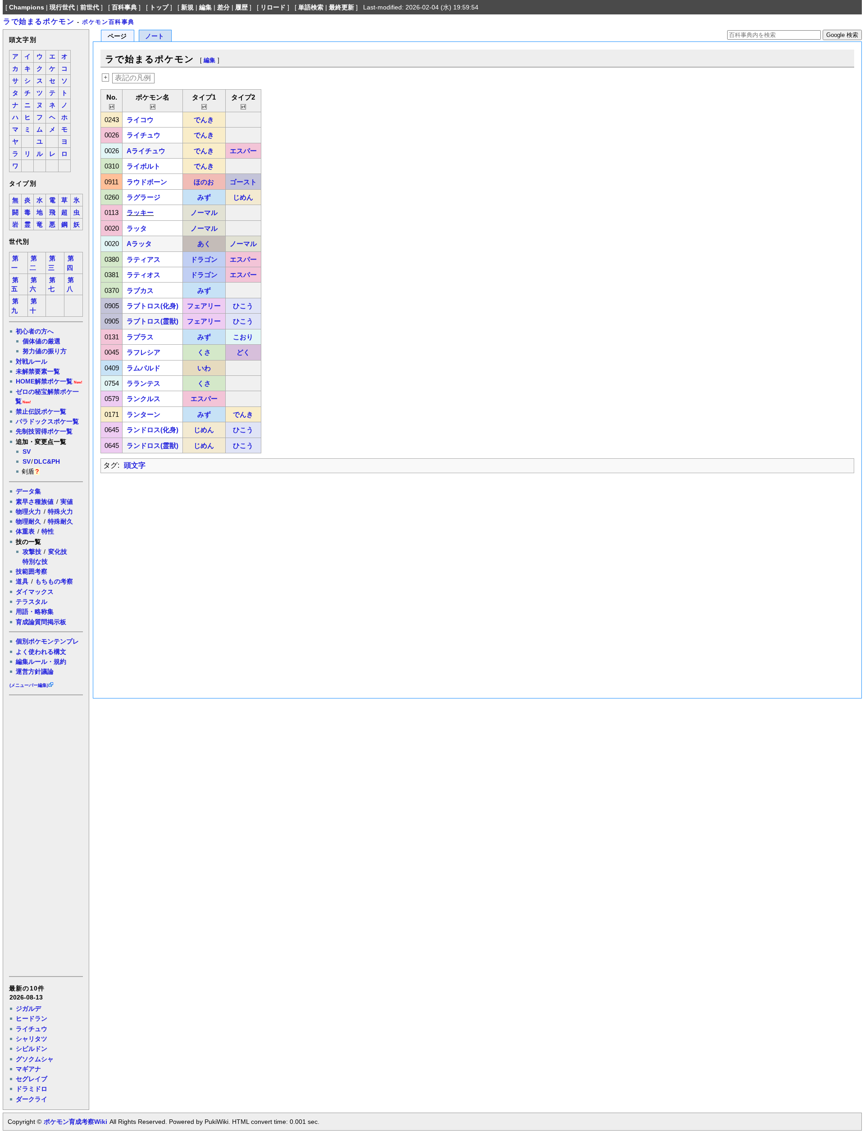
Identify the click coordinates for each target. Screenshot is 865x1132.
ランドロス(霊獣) (152, 445)
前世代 (89, 7)
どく (243, 352)
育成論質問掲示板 (41, 621)
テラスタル (31, 601)
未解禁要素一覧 (38, 371)
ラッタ (137, 228)
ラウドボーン (147, 182)
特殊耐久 (60, 521)
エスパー (243, 151)
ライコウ (140, 119)
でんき (204, 119)
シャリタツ (31, 1038)
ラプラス (140, 337)
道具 (22, 581)
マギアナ (28, 1069)
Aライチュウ (146, 151)
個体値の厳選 (41, 341)
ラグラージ (143, 197)
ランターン (143, 414)
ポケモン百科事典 (108, 21)
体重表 (25, 531)
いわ (204, 368)
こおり (243, 337)
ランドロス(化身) (152, 430)
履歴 (241, 7)
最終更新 (341, 7)
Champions (26, 7)
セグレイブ (31, 1078)
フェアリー (204, 306)
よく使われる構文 (41, 651)
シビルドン (31, 1048)
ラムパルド (143, 368)
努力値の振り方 (45, 351)
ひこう (243, 306)
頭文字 (135, 465)
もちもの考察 (54, 581)
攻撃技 (32, 551)
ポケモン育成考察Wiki (75, 1121)
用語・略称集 (35, 611)
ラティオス (143, 274)
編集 (205, 7)
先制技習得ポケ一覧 (44, 431)
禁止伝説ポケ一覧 (41, 411)
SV (27, 451)
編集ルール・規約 (41, 661)
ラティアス (143, 259)
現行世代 (62, 7)
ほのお (204, 182)
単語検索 (310, 7)
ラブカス (140, 290)
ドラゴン (204, 259)
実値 (66, 501)
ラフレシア (143, 352)
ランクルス (143, 398)
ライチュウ (31, 1028)
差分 (223, 7)
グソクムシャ (35, 1059)
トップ (159, 7)
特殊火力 (60, 511)
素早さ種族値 (35, 501)
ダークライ (31, 1099)
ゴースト (243, 182)
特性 (47, 531)
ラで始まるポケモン (38, 21)
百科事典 (124, 7)
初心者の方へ (35, 331)
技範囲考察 (31, 571)
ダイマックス (35, 591)
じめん (243, 197)
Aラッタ (139, 243)
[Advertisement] (45, 835)
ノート (154, 36)
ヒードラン (31, 1018)
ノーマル (204, 212)
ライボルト (143, 166)
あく (204, 243)
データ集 (28, 491)
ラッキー (140, 212)
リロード (273, 7)
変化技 (57, 551)
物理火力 (28, 511)
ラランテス (143, 383)
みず (204, 197)
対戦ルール (31, 361)
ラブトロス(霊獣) (152, 321)
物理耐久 (28, 521)
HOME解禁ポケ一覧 (44, 381)
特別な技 (35, 561)
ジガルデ (28, 1008)
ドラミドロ (31, 1088)
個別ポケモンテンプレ (47, 641)
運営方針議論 (35, 671)
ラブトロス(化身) (152, 306)
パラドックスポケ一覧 (47, 421)
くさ (204, 352)
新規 (187, 7)
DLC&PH (47, 461)
